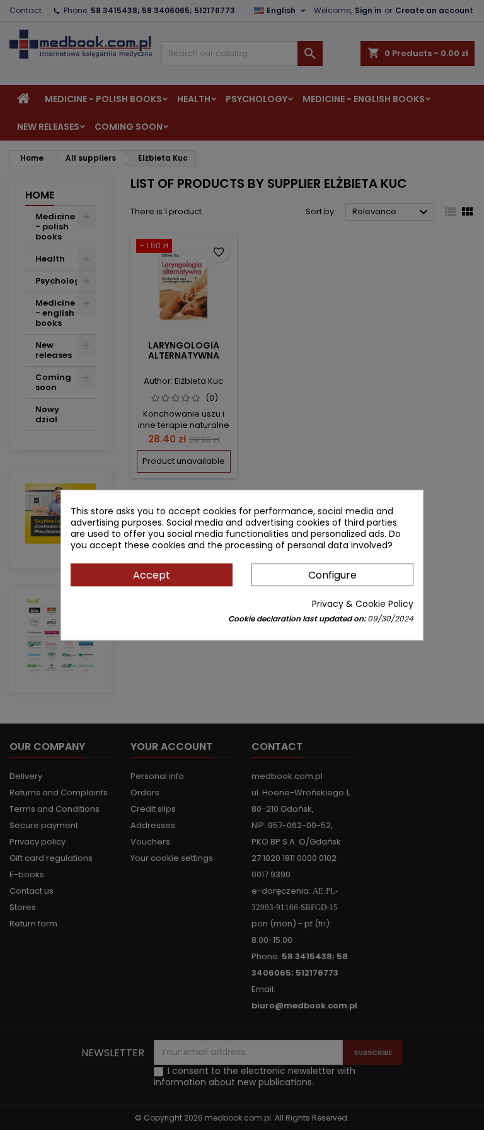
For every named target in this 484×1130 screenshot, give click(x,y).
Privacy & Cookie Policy (362, 603)
